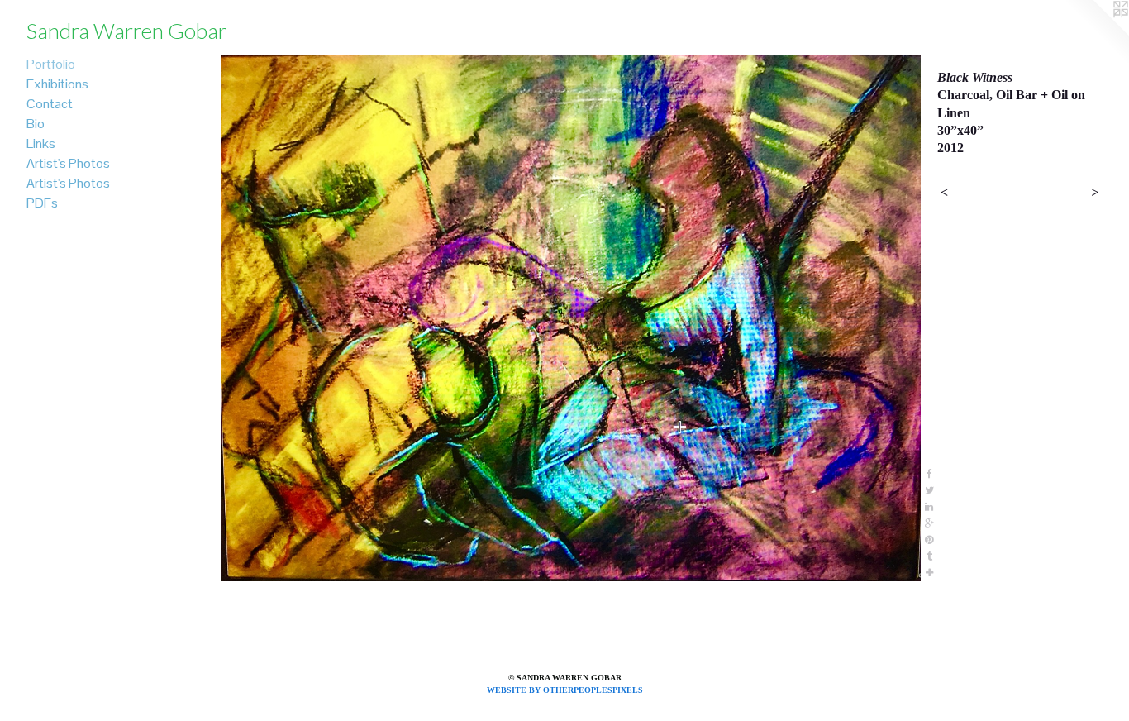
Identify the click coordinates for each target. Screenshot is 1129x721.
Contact (49, 103)
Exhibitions (57, 84)
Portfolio (50, 64)
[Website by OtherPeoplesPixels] (1096, 33)
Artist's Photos (68, 163)
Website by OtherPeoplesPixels (565, 690)
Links (40, 143)
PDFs (42, 203)
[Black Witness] (571, 318)
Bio (35, 123)
